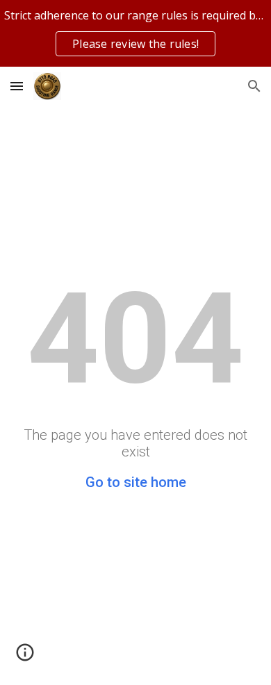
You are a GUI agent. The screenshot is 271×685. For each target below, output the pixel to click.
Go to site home (135, 482)
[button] (16, 86)
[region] (135, 33)
